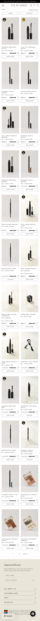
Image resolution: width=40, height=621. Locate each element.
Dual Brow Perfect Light (28, 225)
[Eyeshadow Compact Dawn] (10, 523)
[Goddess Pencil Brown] (10, 75)
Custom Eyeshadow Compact (28, 539)
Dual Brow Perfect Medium (9, 136)
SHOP (6, 598)
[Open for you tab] (33, 614)
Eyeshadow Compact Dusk (29, 495)
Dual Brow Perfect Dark (9, 362)
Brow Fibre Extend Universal (9, 315)
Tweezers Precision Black (28, 406)
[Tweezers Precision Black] (29, 390)
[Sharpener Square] (29, 298)
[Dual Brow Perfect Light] (29, 208)
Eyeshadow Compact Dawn (10, 539)
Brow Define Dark (9, 450)
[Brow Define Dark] (10, 434)
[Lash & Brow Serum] (29, 252)
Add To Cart (10, 56)
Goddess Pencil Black (27, 136)
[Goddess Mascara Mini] (10, 390)
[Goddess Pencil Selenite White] (29, 434)
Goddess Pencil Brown (8, 92)
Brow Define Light (9, 268)
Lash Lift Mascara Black (28, 48)
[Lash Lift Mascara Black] (29, 31)
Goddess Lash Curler (29, 361)
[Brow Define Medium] (10, 208)
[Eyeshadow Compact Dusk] (29, 478)
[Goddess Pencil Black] (29, 119)
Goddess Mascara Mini (9, 406)
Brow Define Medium (10, 224)
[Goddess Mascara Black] (10, 31)
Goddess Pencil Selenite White (27, 451)
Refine (10, 13)
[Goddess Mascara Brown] (10, 164)
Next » (26, 554)
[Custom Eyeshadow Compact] (29, 523)
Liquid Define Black (28, 91)
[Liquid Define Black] (29, 75)
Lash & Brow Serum (28, 268)
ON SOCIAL (8, 602)
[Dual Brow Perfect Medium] (10, 119)
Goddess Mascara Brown (9, 181)
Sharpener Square (28, 314)
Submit (32, 580)
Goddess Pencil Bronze (27, 181)
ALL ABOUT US (10, 589)
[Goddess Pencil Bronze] (29, 164)
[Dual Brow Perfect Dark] (10, 345)
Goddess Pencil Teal (10, 494)
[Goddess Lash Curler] (29, 345)
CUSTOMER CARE (11, 593)
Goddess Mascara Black (9, 48)
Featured (29, 13)
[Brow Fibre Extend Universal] (10, 298)
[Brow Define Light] (10, 252)
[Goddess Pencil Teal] (10, 478)
